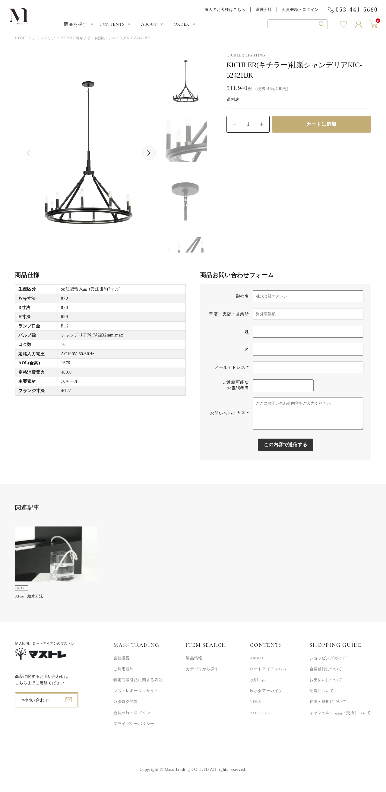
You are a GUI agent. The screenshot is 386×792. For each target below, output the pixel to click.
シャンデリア (44, 38)
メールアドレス (231, 367)
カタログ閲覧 (125, 701)
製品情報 (194, 658)
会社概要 (121, 658)
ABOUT (257, 658)
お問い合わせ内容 (229, 413)
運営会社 (263, 9)
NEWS (255, 701)
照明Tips (258, 680)
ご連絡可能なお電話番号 (236, 385)
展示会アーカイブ (266, 690)
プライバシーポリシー (133, 723)
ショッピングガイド (327, 658)
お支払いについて (325, 680)
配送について (321, 690)
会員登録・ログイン (300, 9)
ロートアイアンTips (268, 669)
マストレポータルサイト (136, 690)
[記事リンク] (56, 564)
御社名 (242, 296)
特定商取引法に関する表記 (138, 680)
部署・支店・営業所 (229, 314)
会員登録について (325, 669)
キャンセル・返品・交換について (340, 712)
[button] (297, 24)
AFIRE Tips (260, 712)
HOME (21, 38)
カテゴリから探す (202, 669)
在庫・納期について (327, 701)
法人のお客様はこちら (224, 9)
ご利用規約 (123, 669)
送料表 (233, 99)
